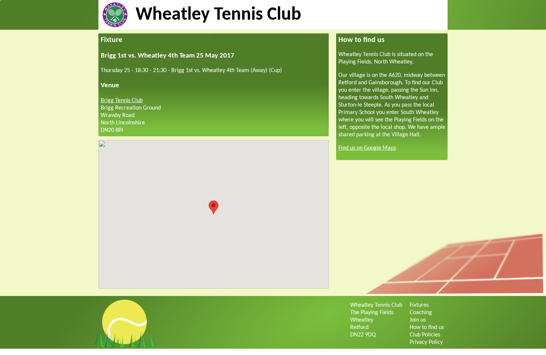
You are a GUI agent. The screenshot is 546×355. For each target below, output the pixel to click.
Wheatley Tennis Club (218, 15)
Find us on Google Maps (367, 148)
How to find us (427, 327)
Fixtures (419, 305)
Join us (418, 320)
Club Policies (425, 335)
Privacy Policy (426, 342)
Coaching (421, 313)
